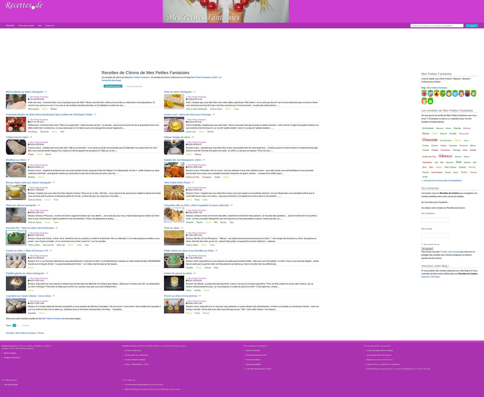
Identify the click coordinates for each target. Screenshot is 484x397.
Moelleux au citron (16, 160)
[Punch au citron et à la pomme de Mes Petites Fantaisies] (174, 305)
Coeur (466, 140)
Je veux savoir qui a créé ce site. (136, 355)
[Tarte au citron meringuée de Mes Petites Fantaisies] (174, 101)
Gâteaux (198, 154)
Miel (442, 162)
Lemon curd (191, 131)
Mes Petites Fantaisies (139, 77)
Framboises (32, 131)
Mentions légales (10, 353)
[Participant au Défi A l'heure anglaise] (424, 92)
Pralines (425, 172)
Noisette (467, 162)
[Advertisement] (242, 48)
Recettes (10, 25)
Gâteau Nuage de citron (177, 137)
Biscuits (457, 128)
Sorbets (197, 290)
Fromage (456, 150)
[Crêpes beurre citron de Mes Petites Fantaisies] (16, 146)
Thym (231, 222)
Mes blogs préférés (27, 25)
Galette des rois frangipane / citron (182, 160)
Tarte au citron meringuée (178, 91)
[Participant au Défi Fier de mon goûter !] (430, 92)
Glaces (466, 156)
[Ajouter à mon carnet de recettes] (46, 91)
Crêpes (31, 154)
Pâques (439, 167)
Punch (197, 313)
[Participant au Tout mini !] (473, 92)
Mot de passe (426, 228)
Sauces (223, 222)
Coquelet (189, 222)
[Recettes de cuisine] (24, 5)
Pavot (197, 199)
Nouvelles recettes (113, 86)
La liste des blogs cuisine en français (380, 350)
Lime (87, 244)
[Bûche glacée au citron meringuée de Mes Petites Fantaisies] (16, 101)
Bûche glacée (33, 109)
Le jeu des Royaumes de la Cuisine (258, 369)
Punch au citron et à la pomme (180, 296)
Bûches (54, 109)
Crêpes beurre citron (17, 137)
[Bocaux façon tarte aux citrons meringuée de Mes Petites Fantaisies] (16, 192)
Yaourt (188, 290)
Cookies (425, 145)
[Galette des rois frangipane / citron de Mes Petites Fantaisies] (174, 169)
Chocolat (429, 139)
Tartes (236, 109)
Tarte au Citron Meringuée (196, 109)
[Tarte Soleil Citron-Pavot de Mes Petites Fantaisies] (174, 192)
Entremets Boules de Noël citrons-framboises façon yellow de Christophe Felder (49, 114)
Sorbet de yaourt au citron (178, 273)
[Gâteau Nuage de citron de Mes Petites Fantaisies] (174, 146)
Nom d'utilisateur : (428, 213)
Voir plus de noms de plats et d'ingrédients (443, 180)
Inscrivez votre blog (253, 350)
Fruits (465, 150)
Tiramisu (473, 172)
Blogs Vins (370, 359)
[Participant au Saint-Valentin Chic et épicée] (467, 92)
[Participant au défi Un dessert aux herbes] (430, 100)
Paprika (199, 222)
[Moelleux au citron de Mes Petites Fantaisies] (16, 169)
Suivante (25, 325)
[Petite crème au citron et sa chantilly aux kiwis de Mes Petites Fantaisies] (174, 260)
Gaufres (458, 156)
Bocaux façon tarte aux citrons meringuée (28, 182)
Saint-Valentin (436, 172)
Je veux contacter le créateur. (135, 359)
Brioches (467, 128)
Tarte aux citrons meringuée (21, 205)
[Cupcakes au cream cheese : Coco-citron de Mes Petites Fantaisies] (16, 305)
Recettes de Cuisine (9, 346)
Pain (431, 167)
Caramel (443, 133)
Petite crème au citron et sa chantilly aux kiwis (189, 250)
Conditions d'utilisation (12, 357)
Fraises (435, 149)
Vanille (425, 176)
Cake (434, 133)
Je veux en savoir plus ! (133, 350)
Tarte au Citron (216, 109)
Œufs (424, 167)
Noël (62, 131)
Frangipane (206, 177)
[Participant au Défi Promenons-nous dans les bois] (436, 92)
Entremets (44, 131)
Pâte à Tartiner (450, 167)
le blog (127, 364)
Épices (473, 145)
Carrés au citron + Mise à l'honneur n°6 (27, 250)
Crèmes (210, 131)
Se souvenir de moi (431, 244)
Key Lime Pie (48, 244)
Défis (40, 25)
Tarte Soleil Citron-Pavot (177, 182)
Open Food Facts (131, 389)
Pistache (462, 167)
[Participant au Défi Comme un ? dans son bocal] (424, 100)
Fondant (425, 150)
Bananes (439, 128)
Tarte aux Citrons (35, 199)
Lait (436, 162)
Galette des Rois (192, 177)
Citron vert (61, 244)
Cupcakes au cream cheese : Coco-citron (28, 296)
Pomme (206, 313)
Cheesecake (464, 133)
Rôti (215, 222)
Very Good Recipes (11, 384)
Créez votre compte (450, 251)
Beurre (48, 154)
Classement (50, 25)
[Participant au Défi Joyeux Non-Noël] (442, 92)
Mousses (449, 162)
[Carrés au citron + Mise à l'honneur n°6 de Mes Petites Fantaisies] (16, 260)
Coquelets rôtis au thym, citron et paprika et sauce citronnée (196, 205)
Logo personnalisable (253, 364)
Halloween (427, 162)
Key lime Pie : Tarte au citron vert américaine (30, 228)
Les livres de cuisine (374, 355)
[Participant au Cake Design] (461, 92)
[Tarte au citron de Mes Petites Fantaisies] (174, 237)
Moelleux (31, 177)
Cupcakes (32, 313)
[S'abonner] (29, 96)
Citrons (45, 109)
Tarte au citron (171, 228)
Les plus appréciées (134, 86)
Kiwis (216, 267)
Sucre (455, 172)
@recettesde (136, 364)
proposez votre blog (430, 276)
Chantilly (189, 267)
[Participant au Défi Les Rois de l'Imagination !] (449, 92)
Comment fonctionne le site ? (256, 355)
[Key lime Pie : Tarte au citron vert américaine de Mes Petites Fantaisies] (16, 237)
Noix (475, 162)
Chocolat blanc (446, 140)
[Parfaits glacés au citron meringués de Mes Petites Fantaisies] (16, 282)
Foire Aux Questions (253, 359)
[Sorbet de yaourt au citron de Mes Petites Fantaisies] (174, 282)
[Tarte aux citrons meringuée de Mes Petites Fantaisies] (16, 214)
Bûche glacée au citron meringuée (24, 91)
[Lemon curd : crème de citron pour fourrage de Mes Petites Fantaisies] (174, 124)
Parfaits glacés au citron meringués (25, 273)
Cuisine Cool (371, 369)
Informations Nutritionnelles (137, 384)
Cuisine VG (371, 364)
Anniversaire (428, 128)
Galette (217, 177)
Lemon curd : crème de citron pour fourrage (187, 114)
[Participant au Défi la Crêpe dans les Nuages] (455, 92)
